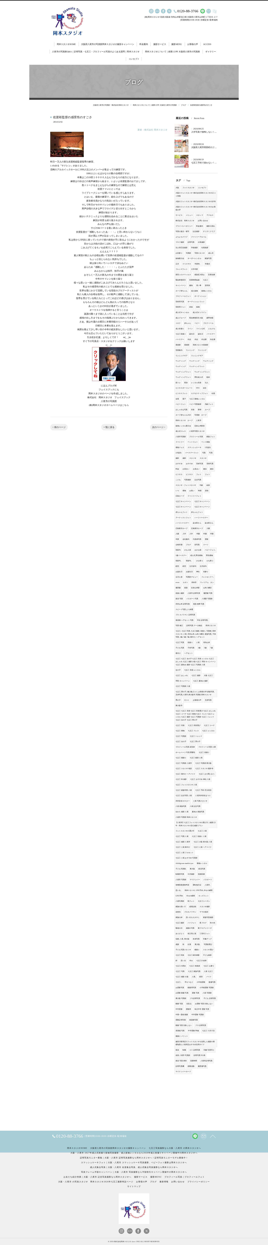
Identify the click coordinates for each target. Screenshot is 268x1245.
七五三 (205, 280)
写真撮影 (187, 480)
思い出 (183, 961)
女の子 (178, 670)
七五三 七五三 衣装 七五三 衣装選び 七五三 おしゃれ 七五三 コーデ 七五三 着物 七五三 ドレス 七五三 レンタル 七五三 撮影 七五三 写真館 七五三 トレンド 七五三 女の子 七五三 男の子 (196, 715)
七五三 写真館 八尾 (183, 686)
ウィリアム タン (207, 582)
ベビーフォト (181, 404)
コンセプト (202, 188)
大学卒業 (194, 269)
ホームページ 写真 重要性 (185, 752)
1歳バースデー (181, 555)
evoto (177, 582)
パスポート (208, 880)
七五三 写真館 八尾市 (184, 763)
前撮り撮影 (180, 593)
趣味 (191, 285)
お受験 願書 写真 (182, 993)
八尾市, (207, 885)
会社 (204, 388)
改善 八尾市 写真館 (183, 1055)
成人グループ (181, 318)
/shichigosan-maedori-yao (184, 863)
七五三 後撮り (181, 758)
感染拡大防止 (199, 275)
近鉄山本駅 (195, 588)
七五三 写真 (180, 971)
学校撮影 (194, 248)
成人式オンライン (199, 312)
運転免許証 (197, 885)
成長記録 (192, 907)
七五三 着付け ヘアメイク (185, 774)
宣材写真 (199, 464)
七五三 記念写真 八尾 (184, 795)
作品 (189, 339)
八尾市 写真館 (181, 880)
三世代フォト (205, 934)
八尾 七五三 (208, 971)
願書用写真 (192, 988)
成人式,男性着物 (196, 555)
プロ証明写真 (195, 998)
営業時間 (193, 1061)
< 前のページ (58, 427)
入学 (184, 534)
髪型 (201, 977)
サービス (179, 215)
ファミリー (180, 442)
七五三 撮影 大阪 (182, 977)
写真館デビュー (192, 577)
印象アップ (207, 939)
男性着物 (209, 555)
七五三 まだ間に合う (207, 774)
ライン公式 (200, 329)
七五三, (178, 982)
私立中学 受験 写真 (202, 1009)
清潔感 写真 (180, 1031)
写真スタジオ (200, 253)
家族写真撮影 (208, 917)
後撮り (197, 950)
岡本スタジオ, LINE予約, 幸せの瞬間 (198, 890)
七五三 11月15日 (208, 1031)
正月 (177, 264)
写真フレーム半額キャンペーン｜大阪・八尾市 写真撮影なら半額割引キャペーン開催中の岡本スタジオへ (134, 1172)
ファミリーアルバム (198, 237)
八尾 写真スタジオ (200, 801)
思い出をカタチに (193, 917)
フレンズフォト (181, 269)
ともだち (211, 329)
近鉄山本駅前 (199, 426)
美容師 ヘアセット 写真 (184, 620)
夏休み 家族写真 (198, 812)
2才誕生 (179, 453)
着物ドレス (180, 447)
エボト (185, 582)
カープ (207, 410)
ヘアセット (188, 653)
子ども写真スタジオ (183, 950)
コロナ (178, 323)
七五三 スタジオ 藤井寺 (204, 768)
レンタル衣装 (196, 383)
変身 (186, 383)
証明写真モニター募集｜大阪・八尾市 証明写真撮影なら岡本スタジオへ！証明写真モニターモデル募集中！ (134, 1158)
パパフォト (192, 923)
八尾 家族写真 (181, 806)
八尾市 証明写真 (194, 593)
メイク (208, 977)
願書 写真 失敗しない (184, 1025)
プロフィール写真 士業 (207, 747)
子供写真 (191, 648)
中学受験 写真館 (198, 1015)
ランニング (190, 350)
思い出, (178, 890)
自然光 (178, 912)
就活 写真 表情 (181, 1061)
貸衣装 (207, 285)
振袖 (198, 307)
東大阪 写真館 (181, 998)
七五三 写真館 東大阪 (203, 763)
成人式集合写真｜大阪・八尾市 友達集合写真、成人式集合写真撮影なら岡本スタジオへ (134, 1167)
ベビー (197, 323)
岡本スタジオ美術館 (200, 345)
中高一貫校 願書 (182, 1015)
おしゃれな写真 (181, 410)
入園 (208, 528)
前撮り (190, 642)
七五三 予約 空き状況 (203, 790)
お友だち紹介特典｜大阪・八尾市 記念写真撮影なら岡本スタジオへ (97, 1177)
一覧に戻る (109, 427)
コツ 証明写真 (194, 1050)
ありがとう (180, 934)
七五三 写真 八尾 (182, 836)
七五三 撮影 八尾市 (183, 842)
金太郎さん (197, 523)
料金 (177, 469)
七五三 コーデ (209, 725)
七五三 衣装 (180, 725)
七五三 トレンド (196, 736)
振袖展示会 (180, 258)
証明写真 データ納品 (194, 625)
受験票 (188, 1009)
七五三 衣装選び (194, 725)
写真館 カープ (200, 415)
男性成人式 (198, 377)
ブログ (188, 545)
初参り (205, 572)
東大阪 (192, 869)
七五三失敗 (180, 955)
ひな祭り (199, 561)
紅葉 (189, 944)
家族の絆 (179, 917)
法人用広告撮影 (181, 248)
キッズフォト (203, 896)
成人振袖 (194, 291)
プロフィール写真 (196, 437)
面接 (186, 588)
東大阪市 (179, 706)
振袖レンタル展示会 (183, 426)
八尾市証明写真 (206, 1061)
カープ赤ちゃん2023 (183, 415)
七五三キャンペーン (183, 501)
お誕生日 (179, 572)
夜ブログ (203, 923)
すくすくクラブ (209, 231)
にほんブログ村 (109, 385)
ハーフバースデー (201, 518)
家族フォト (210, 437)
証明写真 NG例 (199, 1055)
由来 (208, 485)
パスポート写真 (192, 599)
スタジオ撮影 (205, 907)
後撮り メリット (182, 1036)
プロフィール (208, 323)
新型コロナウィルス (183, 275)
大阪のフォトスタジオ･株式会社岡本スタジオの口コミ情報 (196, 194)
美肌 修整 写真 (198, 604)
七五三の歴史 (181, 966)
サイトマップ (134, 1186)
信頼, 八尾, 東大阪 (182, 939)
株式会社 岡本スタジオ (185, 221)
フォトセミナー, (207, 577)
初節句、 (179, 561)
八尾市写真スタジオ (197, 431)
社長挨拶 (204, 248)
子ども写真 (180, 648)
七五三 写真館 (181, 736)
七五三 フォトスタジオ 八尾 (186, 785)
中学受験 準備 (193, 1031)
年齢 (201, 485)
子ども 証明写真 (210, 998)
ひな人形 (187, 550)
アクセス (210, 215)
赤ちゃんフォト (181, 512)
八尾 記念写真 (195, 806)
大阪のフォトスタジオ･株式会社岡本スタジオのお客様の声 (196, 208)
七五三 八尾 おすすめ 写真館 (186, 858)
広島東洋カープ (181, 528)
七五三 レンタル (208, 731)
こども (178, 480)
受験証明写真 (181, 1020)
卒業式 (207, 264)
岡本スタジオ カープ (184, 420)
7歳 (211, 648)
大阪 (177, 188)
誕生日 (191, 334)
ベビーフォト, (210, 550)
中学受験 (179, 1009)
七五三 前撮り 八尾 (199, 836)
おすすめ (179, 464)
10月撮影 (191, 874)
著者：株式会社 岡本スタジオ (152, 130)
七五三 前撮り (204, 752)
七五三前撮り (181, 334)
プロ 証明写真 (200, 1025)
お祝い (192, 491)
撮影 (177, 458)
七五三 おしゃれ (182, 675)
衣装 (192, 410)
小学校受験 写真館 (207, 988)
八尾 (198, 642)
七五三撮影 (180, 923)
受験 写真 (195, 993)
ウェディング (181, 361)
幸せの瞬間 (190, 896)
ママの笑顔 (204, 912)
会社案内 (186, 539)
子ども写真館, (181, 869)
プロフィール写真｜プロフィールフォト (184, 1177)
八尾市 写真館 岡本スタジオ (186, 817)
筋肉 (208, 377)
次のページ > (158, 427)
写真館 (188, 253)
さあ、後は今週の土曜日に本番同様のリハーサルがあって (108, 322)
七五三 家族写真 (194, 971)
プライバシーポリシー (184, 226)
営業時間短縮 (194, 280)
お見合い (186, 469)
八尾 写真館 (207, 993)
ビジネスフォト (181, 393)
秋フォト (191, 901)
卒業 (212, 534)
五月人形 (179, 577)
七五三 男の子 (195, 741)
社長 (213, 393)
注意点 (189, 1004)
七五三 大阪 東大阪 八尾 (203, 842)
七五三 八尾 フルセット (184, 853)
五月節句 (192, 566)
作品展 (204, 339)
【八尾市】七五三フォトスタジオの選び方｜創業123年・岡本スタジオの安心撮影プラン (196, 824)
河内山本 (206, 642)
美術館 (178, 345)
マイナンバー (195, 880)
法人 (206, 383)
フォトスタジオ (188, 188)
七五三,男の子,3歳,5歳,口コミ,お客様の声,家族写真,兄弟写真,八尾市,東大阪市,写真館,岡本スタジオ (195, 693)
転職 (184, 1050)
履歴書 (178, 588)
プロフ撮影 (180, 242)
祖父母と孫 (192, 934)
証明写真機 (180, 1066)
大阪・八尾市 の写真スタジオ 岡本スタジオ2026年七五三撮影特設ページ (95, 1182)
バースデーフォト (192, 453)
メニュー (189, 215)
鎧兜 (177, 566)
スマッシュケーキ (194, 447)
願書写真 (212, 982)
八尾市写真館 (181, 437)
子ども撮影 (207, 955)
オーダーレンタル (194, 258)
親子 (184, 399)
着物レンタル (202, 863)
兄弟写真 (208, 700)
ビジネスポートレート (184, 388)
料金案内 (199, 226)
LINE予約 (179, 896)
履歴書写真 (202, 1066)
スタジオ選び (208, 950)
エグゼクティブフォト (199, 393)
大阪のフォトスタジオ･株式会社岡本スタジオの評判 (196, 201)
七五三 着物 (180, 731)
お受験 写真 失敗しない (204, 1004)
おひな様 (198, 550)
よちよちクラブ (181, 237)
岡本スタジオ (211, 625)
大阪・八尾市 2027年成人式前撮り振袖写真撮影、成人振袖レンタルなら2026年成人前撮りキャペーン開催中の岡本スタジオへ (134, 1153)
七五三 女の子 (181, 741)
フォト (198, 474)
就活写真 (201, 869)
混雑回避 (201, 874)
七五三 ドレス (193, 731)
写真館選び (208, 944)
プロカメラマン (190, 912)
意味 (206, 491)
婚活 (205, 469)
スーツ (205, 545)
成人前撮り (180, 329)
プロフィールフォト (183, 296)
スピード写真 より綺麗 (184, 609)
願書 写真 (179, 1004)
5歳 (205, 648)
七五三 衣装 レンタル (192, 670)
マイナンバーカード (183, 1071)
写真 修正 (179, 625)
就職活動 (191, 1066)
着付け (178, 653)
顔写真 (197, 545)
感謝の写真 (190, 928)
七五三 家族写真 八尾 (184, 790)
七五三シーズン (204, 901)
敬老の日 (179, 928)
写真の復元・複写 (182, 231)
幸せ (191, 961)
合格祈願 (179, 545)
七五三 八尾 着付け (183, 847)
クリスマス (187, 264)
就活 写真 (179, 599)
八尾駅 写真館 (207, 599)
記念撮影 (196, 231)
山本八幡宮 (207, 588)
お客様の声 (197, 700)
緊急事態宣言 (181, 280)
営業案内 (179, 350)
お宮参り (179, 253)
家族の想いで (181, 907)
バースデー (211, 334)
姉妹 (191, 307)
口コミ (186, 700)
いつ (177, 491)
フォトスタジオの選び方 (185, 831)
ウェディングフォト (197, 366)
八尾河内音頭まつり (203, 795)
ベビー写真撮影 (195, 404)
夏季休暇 (209, 318)
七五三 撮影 (196, 675)
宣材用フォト (181, 307)
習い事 (198, 285)
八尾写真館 (180, 901)
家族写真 (208, 258)
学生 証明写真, (202, 620)
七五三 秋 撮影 (181, 779)
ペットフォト (193, 442)
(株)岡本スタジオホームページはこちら (109, 405)
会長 (177, 399)
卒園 (198, 534)
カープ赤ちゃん (181, 291)
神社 (198, 572)
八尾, (194, 977)
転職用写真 (180, 874)
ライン (190, 329)
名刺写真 (196, 939)
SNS (197, 388)
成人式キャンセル (182, 312)
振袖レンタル (206, 291)
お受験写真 (180, 988)
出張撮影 (201, 242)
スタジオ (192, 458)
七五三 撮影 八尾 (196, 758)
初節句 (178, 550)
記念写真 (198, 480)
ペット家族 (205, 442)
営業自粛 (211, 275)
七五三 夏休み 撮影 (200, 681)
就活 (177, 1050)
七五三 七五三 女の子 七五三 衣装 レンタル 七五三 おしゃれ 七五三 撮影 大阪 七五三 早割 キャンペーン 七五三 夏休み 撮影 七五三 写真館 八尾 (196, 662)
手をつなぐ (189, 982)
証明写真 (191, 242)
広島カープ (180, 496)
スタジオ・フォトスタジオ (186, 485)
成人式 (210, 253)
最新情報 (164, 1182)
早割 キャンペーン (183, 681)
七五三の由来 (201, 961)
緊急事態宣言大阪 (196, 318)
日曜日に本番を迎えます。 (108, 325)
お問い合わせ (203, 221)
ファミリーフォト (194, 496)
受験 (206, 539)
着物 (184, 491)
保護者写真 (193, 1020)
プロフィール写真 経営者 (185, 747)
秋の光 (212, 923)
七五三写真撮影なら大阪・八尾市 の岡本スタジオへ (175, 1148)
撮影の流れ (210, 226)
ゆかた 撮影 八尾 (182, 812)
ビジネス (179, 474)
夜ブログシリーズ (205, 928)
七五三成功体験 (193, 955)
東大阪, (197, 944)
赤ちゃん (187, 323)
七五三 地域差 (194, 966)
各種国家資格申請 (182, 885)
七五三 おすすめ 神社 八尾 (200, 779)
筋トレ (178, 383)
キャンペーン (181, 285)
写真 (204, 453)
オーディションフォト (196, 302)
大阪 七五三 (208, 675)
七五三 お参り (209, 966)
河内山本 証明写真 (183, 604)
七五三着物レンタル (197, 399)
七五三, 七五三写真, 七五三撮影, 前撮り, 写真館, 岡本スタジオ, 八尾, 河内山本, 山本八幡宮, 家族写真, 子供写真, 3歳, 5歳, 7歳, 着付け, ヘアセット (196, 634)
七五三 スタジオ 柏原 (184, 768)
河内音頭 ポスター (183, 801)
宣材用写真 (180, 302)
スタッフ (199, 215)
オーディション (200, 296)
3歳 (199, 648)
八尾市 (198, 420)
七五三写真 (180, 642)
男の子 (178, 700)
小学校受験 (201, 982)
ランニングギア (181, 356)
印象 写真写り (209, 1050)
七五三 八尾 (202, 831)
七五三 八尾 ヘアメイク (202, 847)
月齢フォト (209, 404)
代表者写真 (197, 539)
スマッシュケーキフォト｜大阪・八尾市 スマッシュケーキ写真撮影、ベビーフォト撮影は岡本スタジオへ (134, 1162)
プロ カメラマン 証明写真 (185, 615)
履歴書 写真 (208, 593)
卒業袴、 (198, 264)
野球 (199, 410)
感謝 (177, 944)
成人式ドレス (181, 431)
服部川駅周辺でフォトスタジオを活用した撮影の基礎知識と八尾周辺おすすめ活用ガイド (195, 1043)
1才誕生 (208, 447)
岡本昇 (194, 582)
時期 (199, 491)
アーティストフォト (183, 518)
